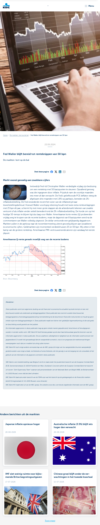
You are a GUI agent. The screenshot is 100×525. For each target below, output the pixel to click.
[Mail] (64, 171)
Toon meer (50, 521)
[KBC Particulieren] (6, 6)
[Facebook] (51, 171)
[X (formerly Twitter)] (55, 171)
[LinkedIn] (59, 171)
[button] (89, 6)
